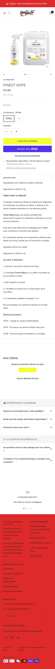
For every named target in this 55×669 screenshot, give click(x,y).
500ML (9, 118)
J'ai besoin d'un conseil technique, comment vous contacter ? (26, 460)
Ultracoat (8, 80)
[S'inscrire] (43, 616)
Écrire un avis (27, 370)
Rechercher (8, 569)
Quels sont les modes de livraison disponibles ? (25, 419)
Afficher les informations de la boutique (21, 168)
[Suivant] (51, 74)
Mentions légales (10, 586)
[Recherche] (9, 13)
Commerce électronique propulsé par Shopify (32, 648)
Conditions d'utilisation (13, 573)
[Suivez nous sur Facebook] (6, 638)
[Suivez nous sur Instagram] (12, 638)
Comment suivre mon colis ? (16, 427)
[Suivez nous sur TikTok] (18, 638)
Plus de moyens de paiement (27, 155)
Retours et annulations (13, 591)
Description (9, 178)
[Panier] (50, 13)
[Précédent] (4, 74)
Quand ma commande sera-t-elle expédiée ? (23, 411)
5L (19, 118)
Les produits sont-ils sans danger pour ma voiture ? (26, 449)
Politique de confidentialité (9, 580)
